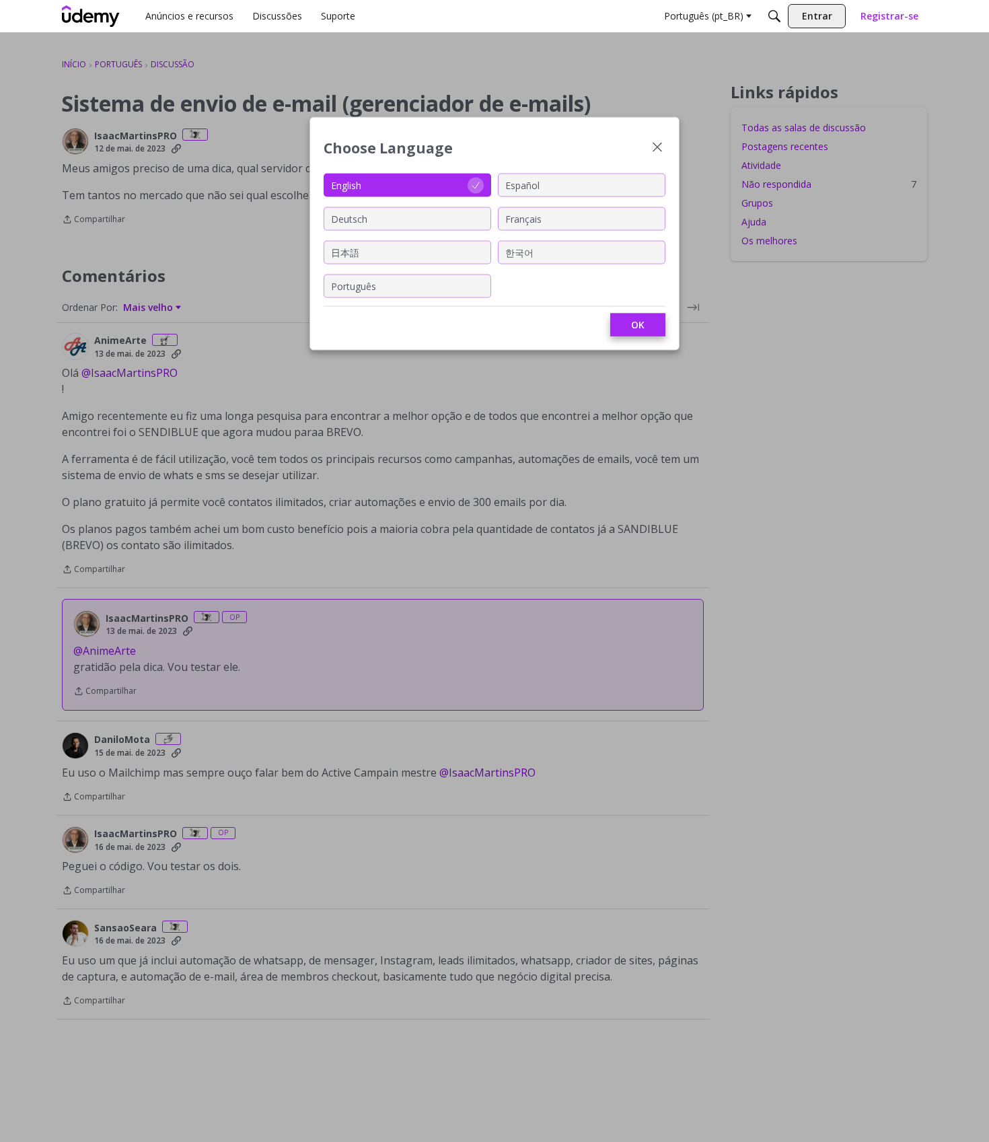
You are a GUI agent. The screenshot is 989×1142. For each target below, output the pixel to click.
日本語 (345, 252)
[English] (91, 16)
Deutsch (349, 218)
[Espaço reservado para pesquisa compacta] (774, 16)
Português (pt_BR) (703, 15)
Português (353, 285)
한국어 (519, 252)
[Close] (657, 148)
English (346, 184)
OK (638, 324)
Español (522, 184)
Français (523, 218)
